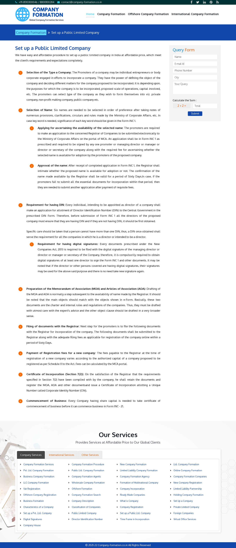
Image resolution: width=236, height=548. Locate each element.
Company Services (31, 455)
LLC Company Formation (36, 482)
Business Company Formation (38, 476)
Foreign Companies (184, 513)
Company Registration (131, 507)
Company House (32, 525)
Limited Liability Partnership (188, 488)
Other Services (90, 455)
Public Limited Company (84, 513)
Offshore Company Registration (39, 494)
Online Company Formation (188, 470)
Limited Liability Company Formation (138, 470)
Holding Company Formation (188, 494)
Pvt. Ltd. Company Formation (38, 470)
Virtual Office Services (185, 519)
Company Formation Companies (190, 476)
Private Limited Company (186, 507)
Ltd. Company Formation (186, 464)
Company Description (83, 501)
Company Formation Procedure (88, 464)
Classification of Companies (86, 507)
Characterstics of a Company (38, 507)
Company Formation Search (86, 494)
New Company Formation (133, 464)
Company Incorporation (132, 488)
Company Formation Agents (86, 476)
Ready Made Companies (132, 494)
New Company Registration (188, 482)
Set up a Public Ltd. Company (135, 513)
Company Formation (111, 14)
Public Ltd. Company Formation (88, 470)
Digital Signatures (32, 519)
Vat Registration (31, 488)
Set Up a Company (183, 501)
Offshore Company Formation (148, 14)
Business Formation (33, 501)
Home (90, 14)
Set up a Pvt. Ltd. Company (37, 513)
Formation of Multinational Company (139, 482)
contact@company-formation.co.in (81, 2)
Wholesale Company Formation (88, 482)
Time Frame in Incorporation (134, 519)
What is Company (129, 501)
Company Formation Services (38, 464)
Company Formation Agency (134, 476)
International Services (61, 455)
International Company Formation (195, 14)
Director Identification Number (87, 519)
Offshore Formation (82, 488)
